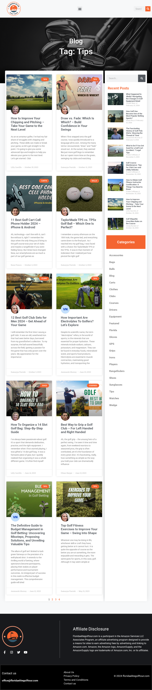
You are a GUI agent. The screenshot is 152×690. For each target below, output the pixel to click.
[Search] (148, 8)
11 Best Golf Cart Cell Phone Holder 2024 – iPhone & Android (26, 223)
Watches (114, 398)
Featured (114, 323)
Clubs (112, 296)
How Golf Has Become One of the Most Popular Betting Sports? (135, 114)
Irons (112, 357)
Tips (111, 391)
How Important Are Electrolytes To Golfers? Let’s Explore (77, 321)
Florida (113, 330)
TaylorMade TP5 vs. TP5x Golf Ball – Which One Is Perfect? (78, 223)
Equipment (115, 316)
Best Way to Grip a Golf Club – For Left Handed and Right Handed (77, 428)
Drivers (113, 309)
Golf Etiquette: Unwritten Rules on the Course (134, 221)
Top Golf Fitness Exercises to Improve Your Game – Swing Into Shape (79, 529)
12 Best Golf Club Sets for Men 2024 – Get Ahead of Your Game (29, 321)
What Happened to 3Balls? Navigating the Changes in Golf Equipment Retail (134, 97)
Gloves (113, 337)
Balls (112, 268)
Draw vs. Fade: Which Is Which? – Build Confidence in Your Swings (77, 124)
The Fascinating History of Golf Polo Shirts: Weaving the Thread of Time (134, 132)
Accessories (116, 255)
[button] (79, 8)
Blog (111, 275)
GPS (111, 343)
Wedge (113, 405)
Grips (112, 350)
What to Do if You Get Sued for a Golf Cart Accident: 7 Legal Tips (135, 149)
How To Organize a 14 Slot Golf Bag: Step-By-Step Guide (29, 428)
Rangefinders (117, 371)
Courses (114, 302)
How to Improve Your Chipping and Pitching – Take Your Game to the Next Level (27, 124)
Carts (112, 282)
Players (113, 364)
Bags (112, 262)
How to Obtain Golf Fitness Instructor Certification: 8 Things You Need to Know (134, 184)
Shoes (112, 377)
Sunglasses (115, 384)
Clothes (113, 289)
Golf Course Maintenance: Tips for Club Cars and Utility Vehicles (134, 166)
